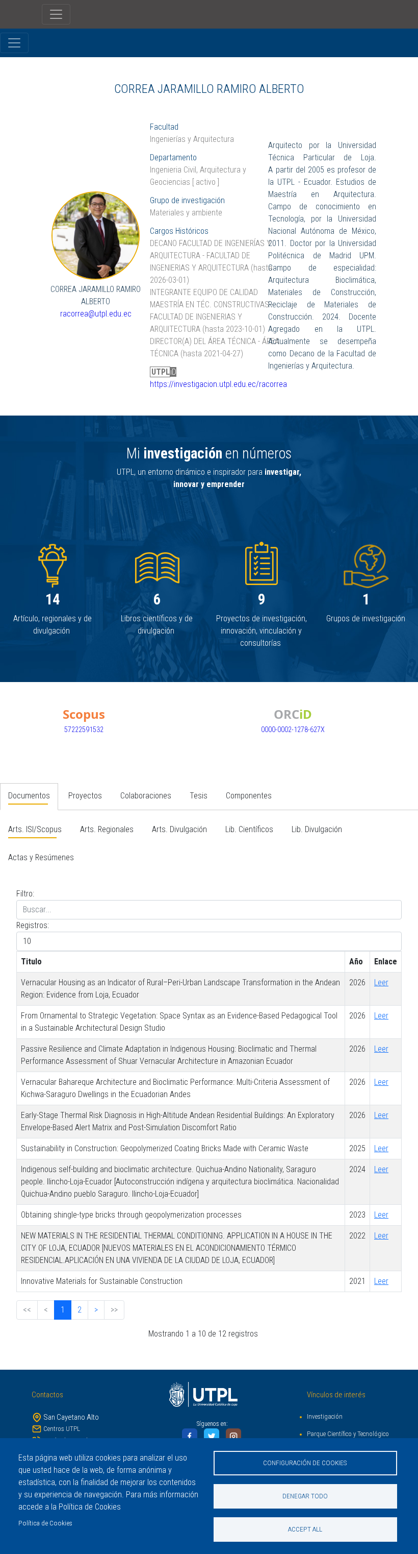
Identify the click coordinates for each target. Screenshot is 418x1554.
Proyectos (85, 795)
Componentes (249, 795)
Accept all (305, 1529)
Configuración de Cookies (305, 1463)
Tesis (198, 795)
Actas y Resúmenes (41, 857)
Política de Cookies (45, 1523)
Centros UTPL (61, 1428)
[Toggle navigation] (56, 14)
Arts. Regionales (107, 829)
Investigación (325, 1416)
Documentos (29, 795)
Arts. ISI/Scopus (35, 829)
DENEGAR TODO (305, 1496)
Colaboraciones (145, 795)
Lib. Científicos (249, 829)
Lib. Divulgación (317, 829)
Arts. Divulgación (179, 829)
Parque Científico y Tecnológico (348, 1434)
